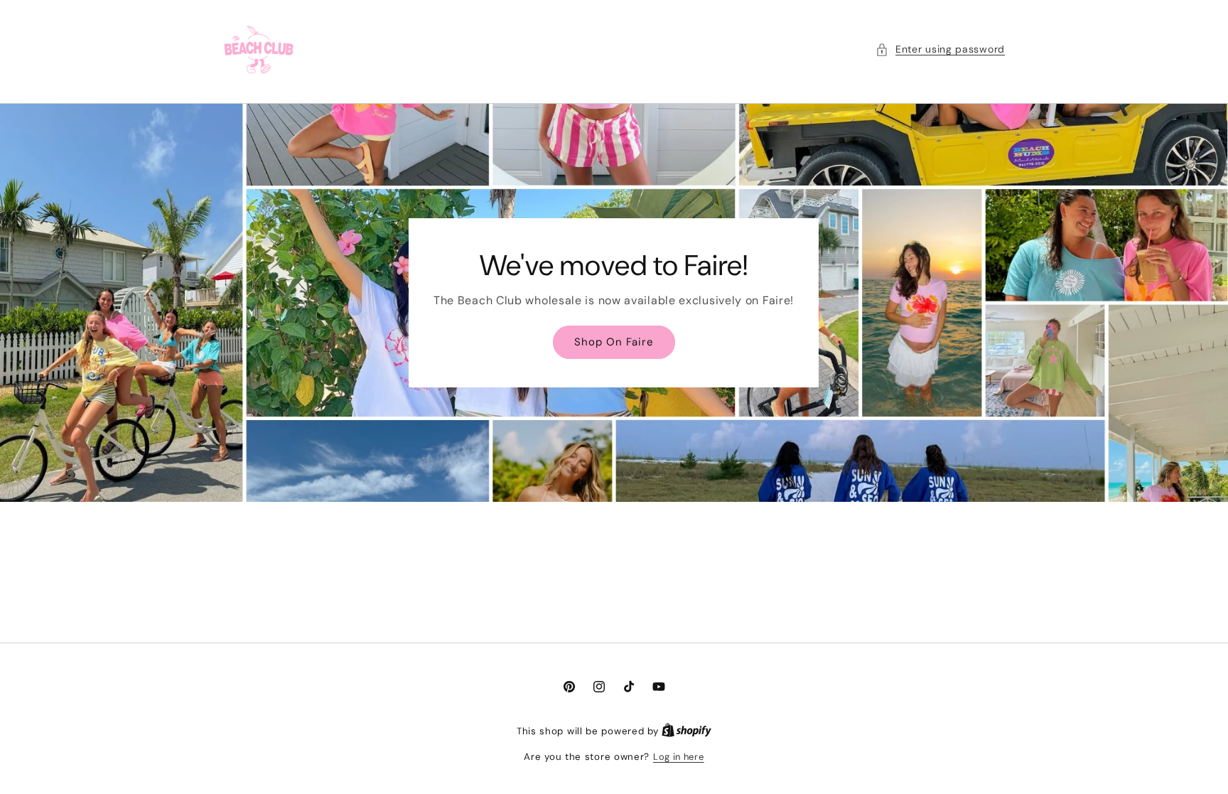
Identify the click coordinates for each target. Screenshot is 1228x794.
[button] (940, 49)
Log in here (678, 757)
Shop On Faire (614, 342)
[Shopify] (686, 731)
